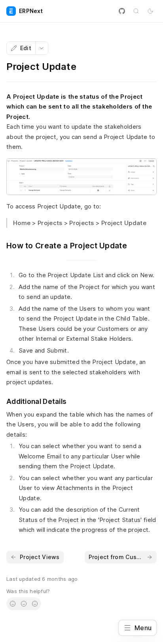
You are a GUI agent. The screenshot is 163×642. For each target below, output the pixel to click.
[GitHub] (122, 11)
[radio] (12, 603)
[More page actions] (41, 48)
